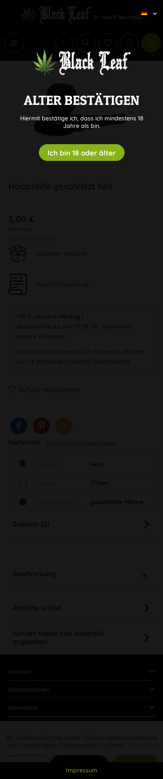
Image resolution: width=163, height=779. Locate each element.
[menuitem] (145, 6)
